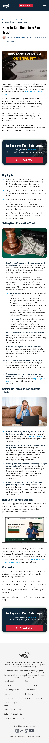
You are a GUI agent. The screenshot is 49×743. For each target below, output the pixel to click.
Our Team (28, 694)
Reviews (7, 694)
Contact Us (8, 698)
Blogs (4, 20)
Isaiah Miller (20, 37)
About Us (8, 685)
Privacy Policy (34, 737)
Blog (26, 681)
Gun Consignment (11, 690)
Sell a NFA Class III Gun (13, 714)
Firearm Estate (30, 685)
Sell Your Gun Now (25, 6)
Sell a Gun (8, 705)
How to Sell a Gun (17, 20)
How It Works (9, 681)
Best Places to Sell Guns (14, 718)
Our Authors (29, 690)
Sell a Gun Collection (12, 710)
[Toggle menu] (44, 5)
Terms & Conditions (17, 737)
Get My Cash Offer (24, 160)
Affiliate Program (11, 703)
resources (7, 587)
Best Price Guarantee (33, 698)
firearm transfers (34, 436)
